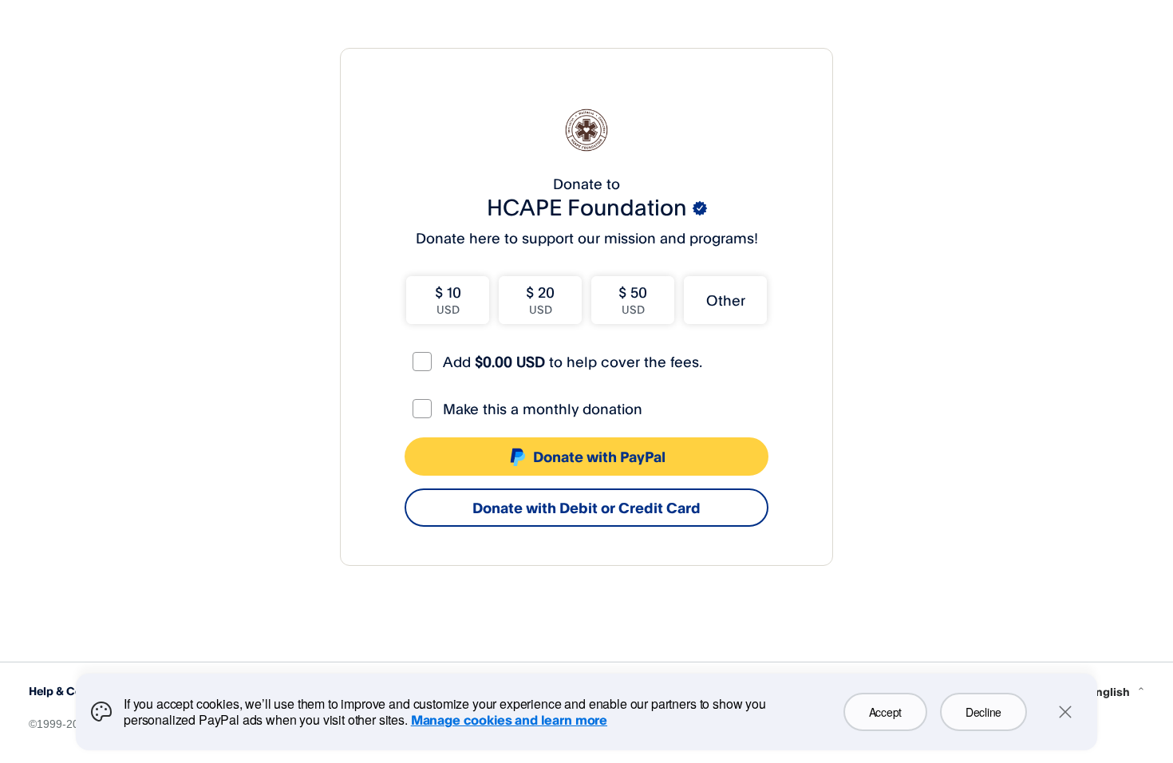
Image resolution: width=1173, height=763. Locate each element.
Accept (885, 712)
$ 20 (540, 299)
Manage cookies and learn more (509, 720)
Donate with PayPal (599, 456)
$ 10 (448, 299)
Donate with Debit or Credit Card (586, 507)
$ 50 (632, 299)
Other (725, 300)
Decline (983, 712)
